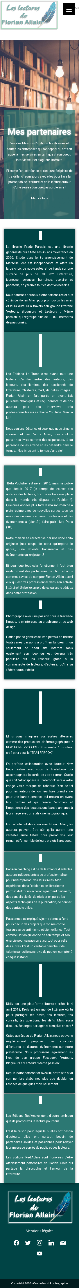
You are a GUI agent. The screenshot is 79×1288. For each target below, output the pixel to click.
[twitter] (27, 1242)
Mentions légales (40, 1230)
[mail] (62, 1242)
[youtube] (39, 1253)
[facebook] (16, 1242)
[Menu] (69, 9)
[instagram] (39, 1242)
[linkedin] (51, 1242)
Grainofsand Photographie (50, 1283)
